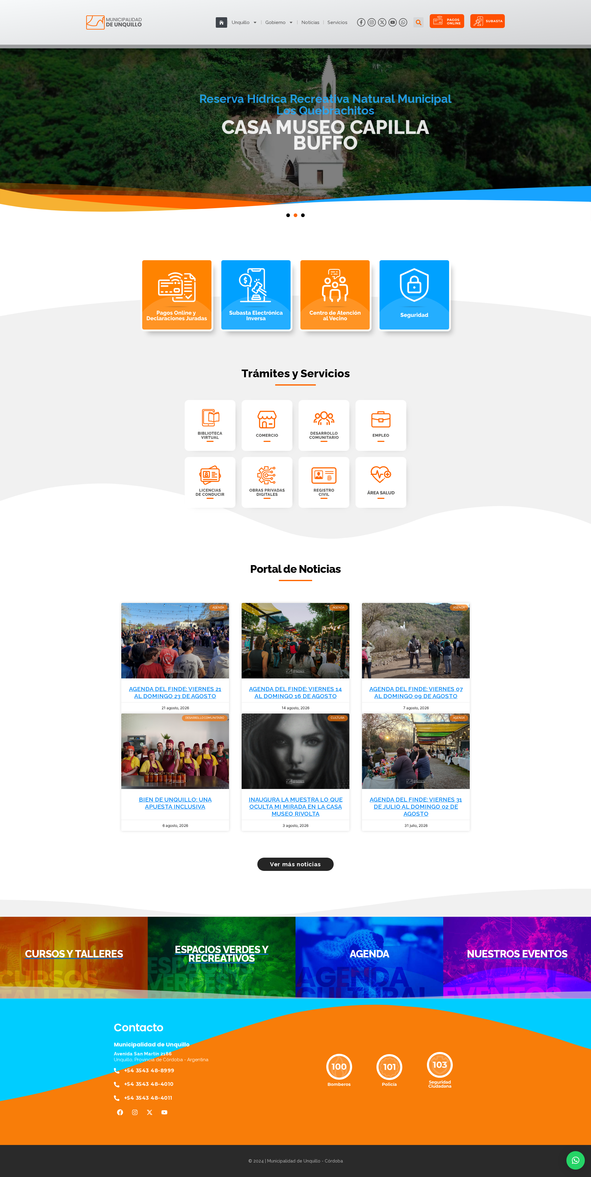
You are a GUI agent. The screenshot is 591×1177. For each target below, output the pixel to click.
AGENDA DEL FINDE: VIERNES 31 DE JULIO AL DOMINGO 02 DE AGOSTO (416, 806)
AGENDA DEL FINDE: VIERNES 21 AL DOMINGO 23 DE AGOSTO (175, 692)
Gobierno (275, 22)
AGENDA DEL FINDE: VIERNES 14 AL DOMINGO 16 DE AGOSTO (295, 692)
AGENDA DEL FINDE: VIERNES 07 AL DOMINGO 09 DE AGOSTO (416, 692)
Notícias (310, 22)
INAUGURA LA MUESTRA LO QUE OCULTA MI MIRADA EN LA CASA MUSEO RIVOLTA (296, 806)
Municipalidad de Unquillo (152, 1044)
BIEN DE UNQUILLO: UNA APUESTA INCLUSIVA (175, 803)
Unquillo (241, 22)
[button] (418, 22)
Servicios (338, 22)
